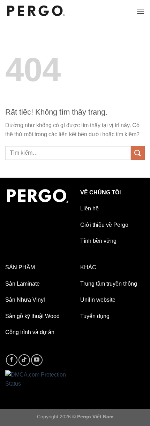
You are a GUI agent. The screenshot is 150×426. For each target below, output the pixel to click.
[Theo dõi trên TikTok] (24, 360)
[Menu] (140, 11)
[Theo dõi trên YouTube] (37, 360)
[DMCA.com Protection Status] (37, 379)
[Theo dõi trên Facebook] (11, 360)
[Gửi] (138, 153)
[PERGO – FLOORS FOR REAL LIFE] (36, 11)
